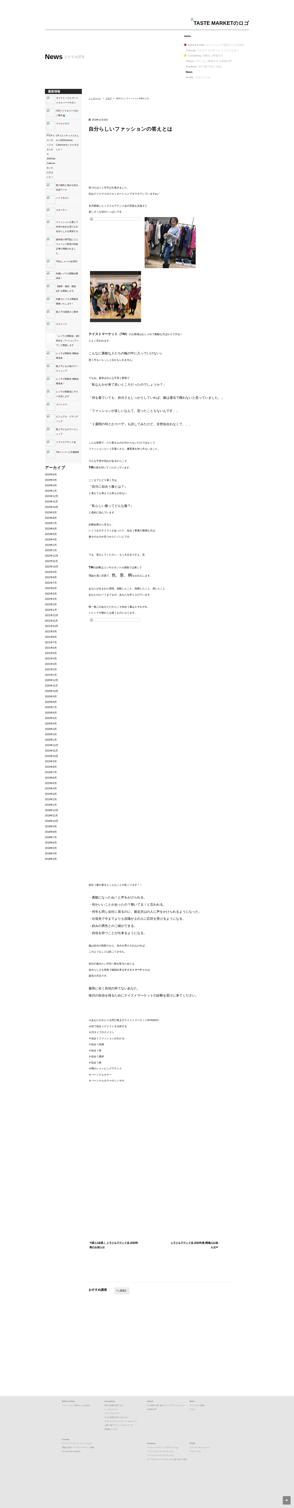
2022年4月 (51, 598)
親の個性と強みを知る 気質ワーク (68, 187)
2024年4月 (51, 479)
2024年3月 (51, 485)
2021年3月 (51, 663)
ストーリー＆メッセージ (200, 1447)
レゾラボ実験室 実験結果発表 (67, 355)
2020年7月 (51, 707)
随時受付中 (103, 1341)
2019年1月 (51, 804)
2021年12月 (51, 615)
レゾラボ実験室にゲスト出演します (67, 394)
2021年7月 (51, 642)
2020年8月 (51, 701)
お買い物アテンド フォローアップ (118, 1425)
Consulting (205, 55)
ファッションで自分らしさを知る (76, 1405)
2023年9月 (51, 512)
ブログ (108, 98)
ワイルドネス (62, 123)
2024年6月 (51, 474)
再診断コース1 (110, 1429)
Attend (209, 61)
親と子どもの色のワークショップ (67, 368)
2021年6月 (51, 647)
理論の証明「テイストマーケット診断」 (79, 1447)
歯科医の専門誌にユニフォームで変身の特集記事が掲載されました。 (67, 246)
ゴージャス (61, 404)
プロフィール (195, 1451)
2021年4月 (51, 658)
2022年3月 (51, 604)
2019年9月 (51, 761)
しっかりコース (111, 1409)
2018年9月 (51, 826)
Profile (198, 77)
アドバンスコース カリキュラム (160, 1455)
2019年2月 (51, 799)
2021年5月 (51, 653)
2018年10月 (51, 820)
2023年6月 (51, 528)
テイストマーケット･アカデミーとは (162, 1447)
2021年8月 (51, 636)
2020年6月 (51, 712)
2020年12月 (51, 680)
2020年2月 (51, 734)
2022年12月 (51, 555)
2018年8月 (51, 831)
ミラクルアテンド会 (66, 442)
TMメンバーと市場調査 (67, 452)
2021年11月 (51, 620)
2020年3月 (51, 729)
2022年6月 (51, 588)
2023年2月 (51, 544)
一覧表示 (122, 1290)
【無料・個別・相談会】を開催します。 (66, 288)
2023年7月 (51, 523)
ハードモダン (62, 198)
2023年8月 (51, 517)
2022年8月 (51, 577)
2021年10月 (51, 626)
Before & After (216, 44)
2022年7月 (51, 582)
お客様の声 (151, 1409)
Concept (212, 50)
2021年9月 (51, 631)
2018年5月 (51, 848)
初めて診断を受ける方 (113, 1405)
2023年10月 (51, 507)
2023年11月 (51, 501)
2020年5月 (51, 718)
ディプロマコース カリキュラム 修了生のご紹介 (167, 1459)
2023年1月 (51, 550)
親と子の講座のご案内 (67, 312)
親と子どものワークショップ (67, 431)
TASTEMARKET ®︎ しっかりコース (113, 1387)
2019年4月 (51, 788)
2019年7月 (51, 772)
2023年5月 (51, 534)
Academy (204, 66)
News (189, 71)
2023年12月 (51, 496)
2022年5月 (51, 593)
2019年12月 (51, 745)
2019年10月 (51, 756)
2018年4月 (51, 853)
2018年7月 (51, 837)
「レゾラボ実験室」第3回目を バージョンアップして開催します (67, 340)
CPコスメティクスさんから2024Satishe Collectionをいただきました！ (67, 142)
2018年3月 (51, 858)
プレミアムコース (111, 1413)
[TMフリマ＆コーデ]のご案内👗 (67, 113)
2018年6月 (51, 842)
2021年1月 (51, 674)
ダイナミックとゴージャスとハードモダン (67, 100)
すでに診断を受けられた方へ (116, 1417)
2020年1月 (51, 739)
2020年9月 (51, 696)
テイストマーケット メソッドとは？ (77, 1443)
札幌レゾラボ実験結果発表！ (67, 275)
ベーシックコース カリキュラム (160, 1451)
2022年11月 (51, 561)
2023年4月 (51, 539)
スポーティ (61, 210)
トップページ (95, 98)
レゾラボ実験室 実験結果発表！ (67, 381)
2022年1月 (51, 609)
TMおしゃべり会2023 (66, 261)
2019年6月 (51, 777)
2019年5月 (51, 783)
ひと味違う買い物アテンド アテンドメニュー (166, 1405)
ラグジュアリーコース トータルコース (120, 1421)
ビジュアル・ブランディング (67, 418)
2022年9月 (51, 572)
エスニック (61, 324)
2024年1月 (51, 490)
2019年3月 (51, 793)
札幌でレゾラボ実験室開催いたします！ (67, 301)
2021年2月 (51, 669)
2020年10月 (51, 691)
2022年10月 (51, 566)
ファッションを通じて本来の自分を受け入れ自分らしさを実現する (67, 227)
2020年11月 (51, 685)
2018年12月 (51, 810)
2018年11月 (51, 815)
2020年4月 (51, 723)
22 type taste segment (71, 1451)
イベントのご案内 (197, 1405)
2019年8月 (51, 766)
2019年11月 (51, 750)
